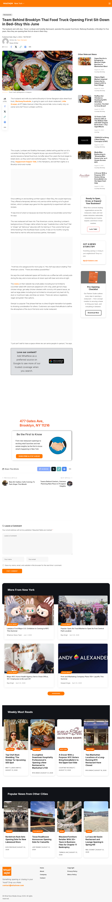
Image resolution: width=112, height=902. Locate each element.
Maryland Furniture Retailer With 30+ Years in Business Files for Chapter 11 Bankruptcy (68, 842)
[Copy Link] (20, 47)
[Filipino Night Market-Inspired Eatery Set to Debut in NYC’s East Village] (84, 80)
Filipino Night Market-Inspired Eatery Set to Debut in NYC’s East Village (100, 81)
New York (10, 749)
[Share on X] (16, 47)
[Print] (25, 47)
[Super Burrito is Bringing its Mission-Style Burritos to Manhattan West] (84, 61)
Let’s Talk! (93, 229)
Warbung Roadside (23, 101)
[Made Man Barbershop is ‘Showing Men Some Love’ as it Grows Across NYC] (84, 155)
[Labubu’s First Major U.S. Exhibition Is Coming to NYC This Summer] (29, 610)
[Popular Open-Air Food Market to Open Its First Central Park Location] (83, 610)
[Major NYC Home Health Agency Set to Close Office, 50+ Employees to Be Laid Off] (29, 658)
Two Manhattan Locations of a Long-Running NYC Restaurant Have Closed (95, 760)
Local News (12, 624)
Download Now (93, 313)
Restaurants (7, 15)
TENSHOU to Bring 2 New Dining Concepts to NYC (101, 139)
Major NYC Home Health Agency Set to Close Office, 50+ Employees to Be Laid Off (27, 678)
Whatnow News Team (14, 635)
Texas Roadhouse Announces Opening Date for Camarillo (41, 839)
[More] (30, 47)
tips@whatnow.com (90, 261)
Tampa (89, 831)
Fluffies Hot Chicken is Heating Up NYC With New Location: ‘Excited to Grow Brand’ (101, 101)
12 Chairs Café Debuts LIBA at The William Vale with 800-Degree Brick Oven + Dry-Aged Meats (101, 122)
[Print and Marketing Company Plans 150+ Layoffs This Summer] (83, 658)
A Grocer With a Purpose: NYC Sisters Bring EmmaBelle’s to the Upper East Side (100, 178)
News (62, 831)
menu (16, 284)
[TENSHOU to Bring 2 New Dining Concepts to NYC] (84, 140)
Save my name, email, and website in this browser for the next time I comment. (33, 565)
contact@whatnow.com (13, 885)
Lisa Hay (96, 132)
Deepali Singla (65, 683)
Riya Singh (64, 635)
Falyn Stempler (22, 40)
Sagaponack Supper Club (25, 162)
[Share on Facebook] (11, 47)
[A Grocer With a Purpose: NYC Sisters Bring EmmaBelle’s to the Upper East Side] (84, 176)
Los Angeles (37, 831)
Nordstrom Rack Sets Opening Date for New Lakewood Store (15, 839)
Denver (9, 831)
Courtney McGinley (99, 72)
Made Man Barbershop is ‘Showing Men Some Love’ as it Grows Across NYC (100, 157)
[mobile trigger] (110, 3)
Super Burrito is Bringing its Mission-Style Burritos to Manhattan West (101, 62)
